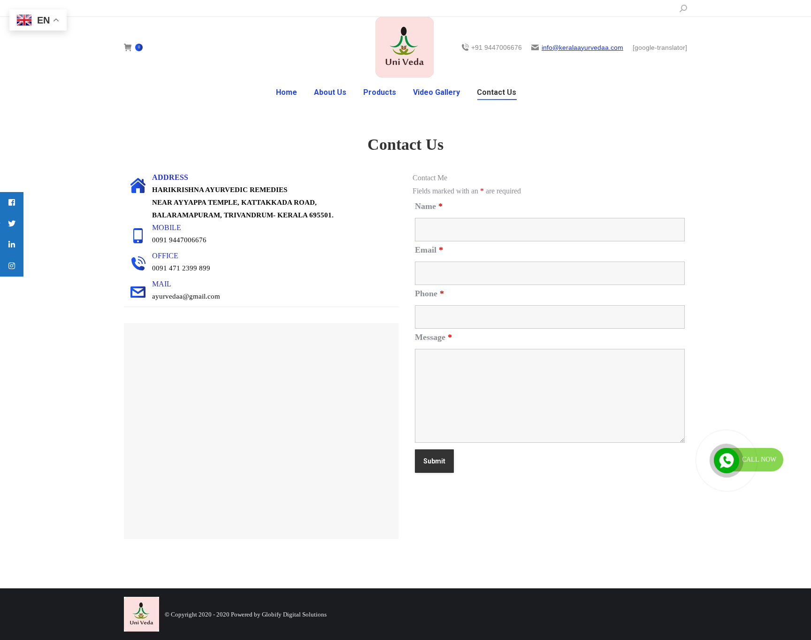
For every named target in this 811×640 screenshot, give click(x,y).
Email (429, 249)
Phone (429, 293)
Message (433, 337)
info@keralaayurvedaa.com (582, 47)
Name (429, 206)
